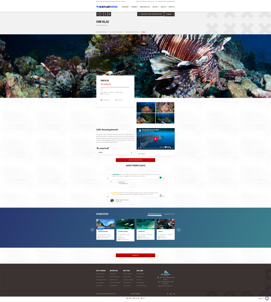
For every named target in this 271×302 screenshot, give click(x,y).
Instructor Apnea (113, 285)
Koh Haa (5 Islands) (127, 273)
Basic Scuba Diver (100, 273)
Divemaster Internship (114, 276)
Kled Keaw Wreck (127, 282)
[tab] (115, 152)
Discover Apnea (99, 282)
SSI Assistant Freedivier (115, 282)
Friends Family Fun (144, 7)
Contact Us (172, 7)
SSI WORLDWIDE (140, 273)
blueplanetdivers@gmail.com (167, 286)
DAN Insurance (140, 276)
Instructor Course (113, 279)
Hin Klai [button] (100, 152)
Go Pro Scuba (113, 273)
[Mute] (170, 148)
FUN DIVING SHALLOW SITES (154, 214)
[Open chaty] (267, 298)
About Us (163, 7)
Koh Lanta (155, 7)
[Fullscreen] (173, 148)
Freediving (134, 7)
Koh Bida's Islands (127, 276)
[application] (156, 139)
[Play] (138, 148)
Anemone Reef (126, 285)
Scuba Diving (125, 7)
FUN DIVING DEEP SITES (169, 214)
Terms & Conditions (135, 293)
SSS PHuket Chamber (141, 285)
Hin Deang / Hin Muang (128, 279)
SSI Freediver (99, 285)
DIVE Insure (139, 279)
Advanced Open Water (101, 279)
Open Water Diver (100, 276)
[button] (169, 14)
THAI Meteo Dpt (140, 282)
